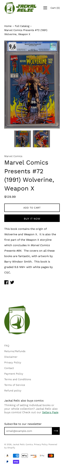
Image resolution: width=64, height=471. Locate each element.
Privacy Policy (12, 362)
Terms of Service (14, 385)
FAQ (6, 345)
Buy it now (32, 218)
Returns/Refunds (14, 351)
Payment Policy (13, 373)
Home (8, 26)
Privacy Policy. (41, 444)
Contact (9, 368)
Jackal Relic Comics (23, 444)
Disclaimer (10, 356)
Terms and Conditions (17, 379)
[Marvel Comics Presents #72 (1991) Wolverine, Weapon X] (22, 138)
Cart (55, 7)
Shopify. (11, 447)
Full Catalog (22, 26)
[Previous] (12, 84)
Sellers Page (50, 412)
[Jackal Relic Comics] (20, 8)
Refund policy (12, 390)
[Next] (51, 84)
